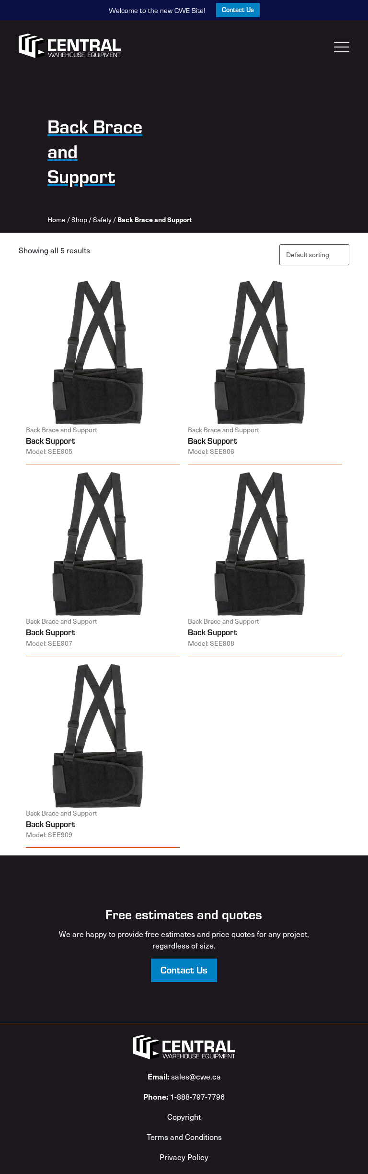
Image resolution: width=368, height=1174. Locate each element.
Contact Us (238, 9)
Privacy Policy (184, 1156)
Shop (79, 219)
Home (56, 219)
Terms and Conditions (184, 1136)
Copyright (184, 1116)
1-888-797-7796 (184, 1096)
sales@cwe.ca (184, 1076)
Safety (102, 219)
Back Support (50, 440)
